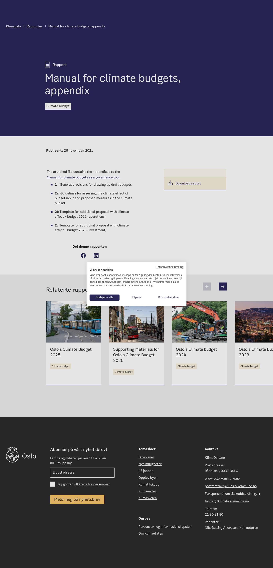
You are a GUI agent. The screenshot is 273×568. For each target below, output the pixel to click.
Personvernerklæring (169, 267)
